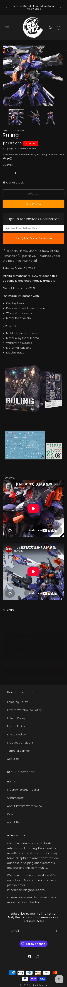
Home (11, 781)
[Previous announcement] (7, 7)
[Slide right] (63, 118)
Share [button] (11, 610)
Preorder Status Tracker (23, 789)
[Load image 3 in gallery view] (50, 117)
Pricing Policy (16, 726)
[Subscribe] (56, 931)
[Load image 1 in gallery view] (16, 117)
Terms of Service (18, 751)
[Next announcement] (60, 7)
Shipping (7, 148)
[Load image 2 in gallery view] (33, 117)
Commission (16, 798)
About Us (13, 759)
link (37, 902)
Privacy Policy (16, 734)
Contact (12, 814)
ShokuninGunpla (38, 985)
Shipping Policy (17, 702)
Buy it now (33, 204)
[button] (7, 28)
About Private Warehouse (24, 806)
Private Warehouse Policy (24, 710)
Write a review (33, 664)
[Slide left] (4, 118)
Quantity (8, 165)
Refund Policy (16, 718)
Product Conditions (20, 742)
